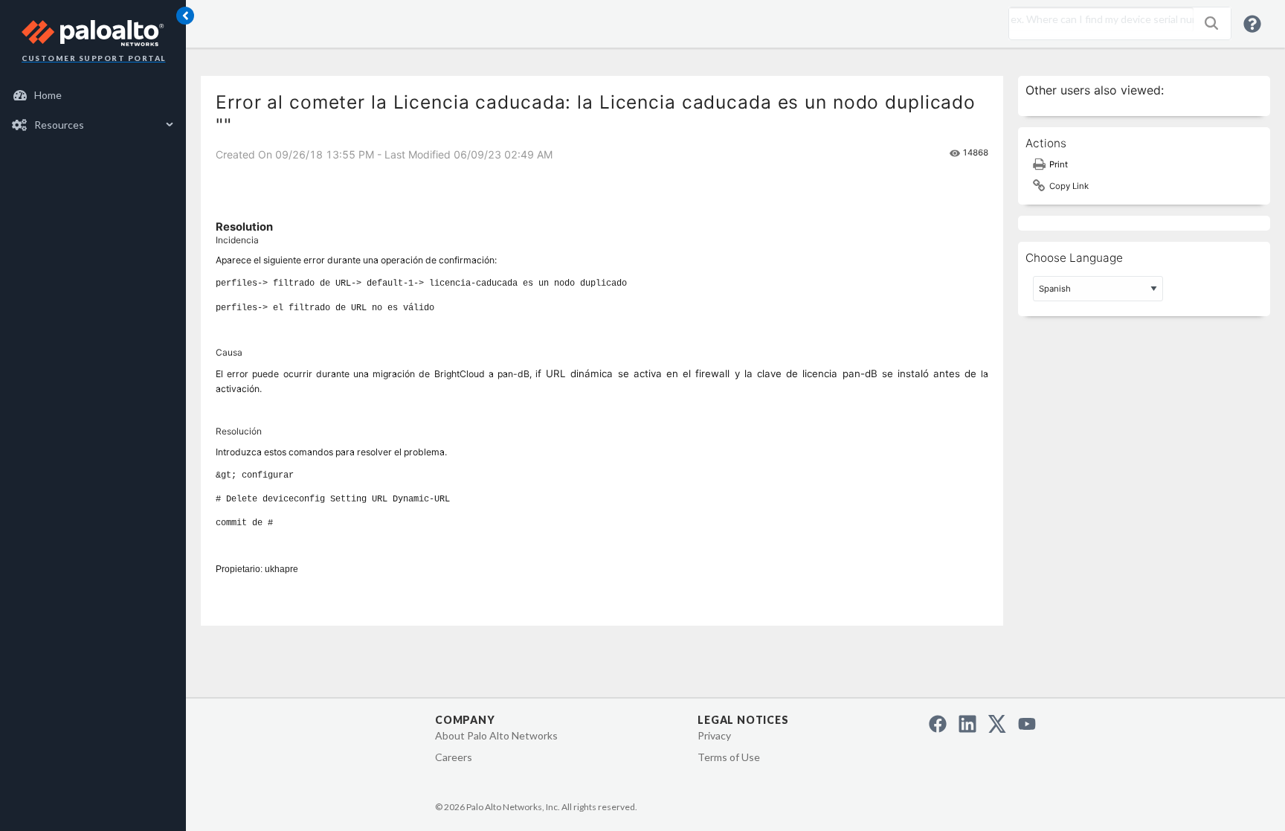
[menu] (93, 110)
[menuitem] (93, 95)
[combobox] (1098, 19)
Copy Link (1069, 186)
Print (1058, 164)
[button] (1211, 23)
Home (48, 95)
